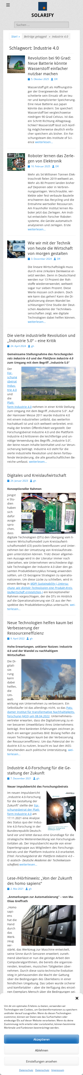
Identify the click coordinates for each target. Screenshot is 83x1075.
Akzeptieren (41, 1039)
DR (55, 79)
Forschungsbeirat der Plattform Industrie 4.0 (23, 809)
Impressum (57, 1070)
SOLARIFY (42, 15)
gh (32, 346)
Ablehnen (41, 1050)
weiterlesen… (44, 142)
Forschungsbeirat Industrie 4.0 (12, 381)
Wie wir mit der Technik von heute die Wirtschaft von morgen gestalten (50, 248)
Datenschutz (26, 1070)
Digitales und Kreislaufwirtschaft (36, 475)
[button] (77, 998)
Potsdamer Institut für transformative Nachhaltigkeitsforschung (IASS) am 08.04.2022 (41, 712)
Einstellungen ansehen (41, 1061)
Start (15, 36)
